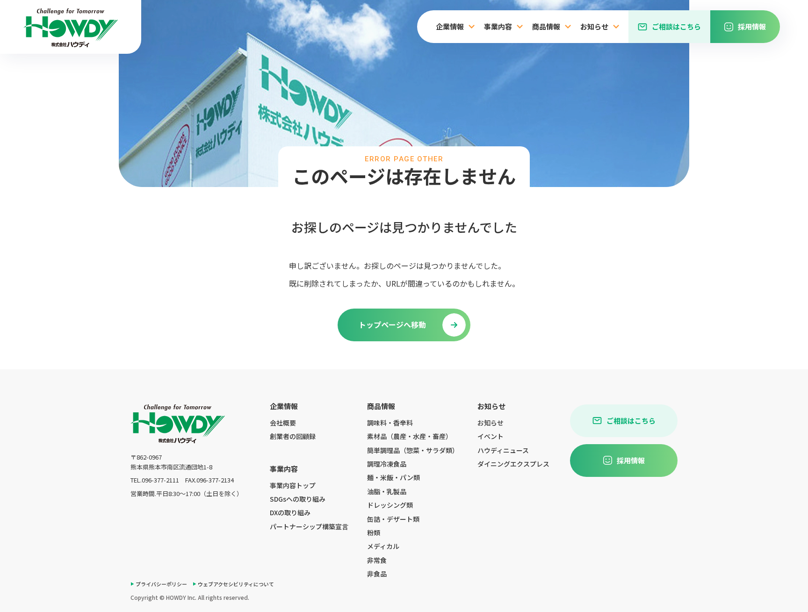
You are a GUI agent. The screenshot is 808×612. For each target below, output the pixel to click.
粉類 (373, 532)
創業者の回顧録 (293, 436)
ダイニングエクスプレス (513, 463)
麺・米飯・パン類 (393, 477)
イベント (490, 436)
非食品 (377, 573)
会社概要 (283, 422)
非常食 (377, 560)
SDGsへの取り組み (297, 499)
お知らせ (490, 422)
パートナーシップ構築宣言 (309, 526)
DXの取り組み (290, 512)
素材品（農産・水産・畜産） (409, 436)
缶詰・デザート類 (393, 519)
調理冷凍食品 (386, 463)
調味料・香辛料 (390, 422)
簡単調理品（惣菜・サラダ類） (413, 450)
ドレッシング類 (390, 505)
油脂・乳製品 (386, 491)
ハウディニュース (503, 450)
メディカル (383, 546)
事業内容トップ (293, 485)
